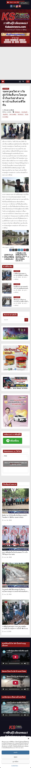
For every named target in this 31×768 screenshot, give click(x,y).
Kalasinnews (7, 42)
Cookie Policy (14, 765)
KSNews (7, 40)
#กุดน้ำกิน (5, 114)
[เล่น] (3, 663)
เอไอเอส (17, 42)
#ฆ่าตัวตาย (20, 114)
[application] (15, 657)
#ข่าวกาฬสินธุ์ (13, 114)
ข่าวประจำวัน (23, 42)
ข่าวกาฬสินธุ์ (22, 40)
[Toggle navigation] (20, 81)
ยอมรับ (15, 752)
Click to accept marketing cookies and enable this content (15, 463)
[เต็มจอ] (27, 663)
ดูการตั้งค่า (15, 761)
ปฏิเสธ (15, 757)
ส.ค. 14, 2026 (17, 303)
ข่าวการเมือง (5, 528)
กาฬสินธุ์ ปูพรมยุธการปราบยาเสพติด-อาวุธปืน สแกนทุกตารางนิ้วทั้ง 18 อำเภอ (15, 627)
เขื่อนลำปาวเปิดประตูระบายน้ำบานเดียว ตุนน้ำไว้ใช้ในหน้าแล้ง (21, 301)
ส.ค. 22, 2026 (8, 594)
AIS (13, 42)
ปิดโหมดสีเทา (24, 3)
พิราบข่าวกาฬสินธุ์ (9, 110)
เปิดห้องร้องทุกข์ (5, 491)
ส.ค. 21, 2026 (17, 277)
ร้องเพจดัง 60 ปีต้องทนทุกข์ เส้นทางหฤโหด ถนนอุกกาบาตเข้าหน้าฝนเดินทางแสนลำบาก (15, 591)
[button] (28, 738)
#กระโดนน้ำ (24, 112)
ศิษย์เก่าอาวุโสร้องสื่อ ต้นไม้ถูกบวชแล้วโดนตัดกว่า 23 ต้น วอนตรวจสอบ (14, 516)
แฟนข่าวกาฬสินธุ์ (14, 40)
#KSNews (17, 112)
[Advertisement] (15, 63)
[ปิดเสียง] (25, 663)
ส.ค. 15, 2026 (17, 290)
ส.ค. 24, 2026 (8, 520)
